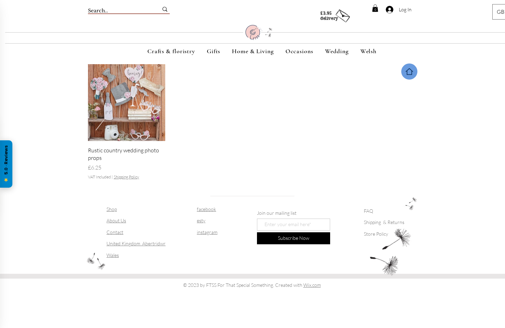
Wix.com (312, 285)
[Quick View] (126, 102)
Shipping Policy (126, 176)
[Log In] (385, 9)
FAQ (368, 211)
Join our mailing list (276, 213)
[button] (375, 8)
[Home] (409, 71)
